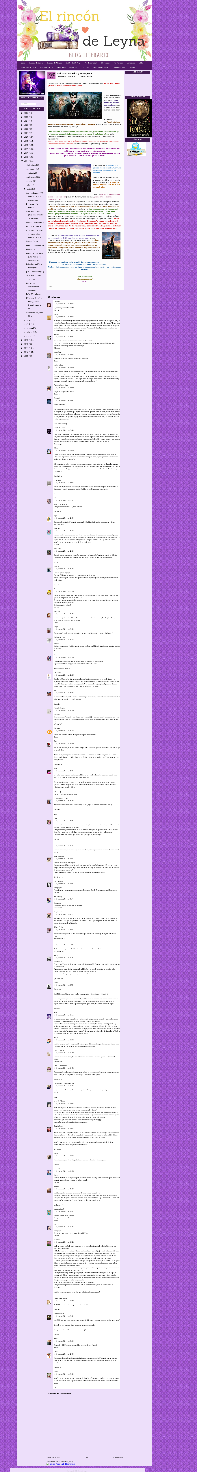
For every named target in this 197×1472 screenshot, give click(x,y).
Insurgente (30, 249)
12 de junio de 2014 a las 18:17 (64, 1156)
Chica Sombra (58, 881)
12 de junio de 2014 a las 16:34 (64, 1086)
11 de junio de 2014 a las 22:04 (64, 657)
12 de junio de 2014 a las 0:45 (63, 884)
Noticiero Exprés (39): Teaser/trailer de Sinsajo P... (34, 214)
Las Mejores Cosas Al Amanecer (64, 1083)
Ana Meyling (58, 896)
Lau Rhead (57, 673)
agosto (30, 181)
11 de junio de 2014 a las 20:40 (64, 387)
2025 (26, 117)
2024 (26, 121)
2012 (26, 344)
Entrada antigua (118, 1457)
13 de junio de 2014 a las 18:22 (64, 1242)
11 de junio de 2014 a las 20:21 (64, 337)
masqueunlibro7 (59, 1209)
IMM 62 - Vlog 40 (34, 294)
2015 (26, 157)
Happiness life (58, 912)
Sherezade (57, 398)
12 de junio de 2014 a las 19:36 (64, 1171)
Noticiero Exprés (46, 67)
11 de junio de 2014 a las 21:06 (64, 531)
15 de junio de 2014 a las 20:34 (64, 1354)
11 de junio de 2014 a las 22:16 (64, 675)
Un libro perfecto (59, 637)
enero (29, 336)
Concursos (131, 63)
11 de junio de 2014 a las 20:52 (64, 483)
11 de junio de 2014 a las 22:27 (64, 693)
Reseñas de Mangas (54, 63)
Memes (132, 67)
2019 (26, 141)
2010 (26, 352)
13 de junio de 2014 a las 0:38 (63, 1211)
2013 (26, 340)
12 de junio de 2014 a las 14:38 (64, 1068)
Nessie (56, 983)
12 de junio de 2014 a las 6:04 (63, 958)
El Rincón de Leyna (81, 1471)
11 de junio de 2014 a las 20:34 (64, 354)
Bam (55, 589)
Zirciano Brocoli (59, 1314)
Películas (89, 76)
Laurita (56, 1352)
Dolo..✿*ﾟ (57, 1224)
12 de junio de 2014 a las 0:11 (63, 859)
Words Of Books (59, 708)
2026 (26, 113)
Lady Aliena (57, 352)
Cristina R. (57, 301)
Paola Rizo (57, 549)
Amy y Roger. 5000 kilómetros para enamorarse (34, 196)
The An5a (57, 1169)
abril (29, 324)
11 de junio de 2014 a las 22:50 (64, 710)
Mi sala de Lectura (59, 428)
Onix (55, 741)
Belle (55, 768)
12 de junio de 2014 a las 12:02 (64, 1040)
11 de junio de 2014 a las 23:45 (64, 821)
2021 (26, 133)
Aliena (56, 448)
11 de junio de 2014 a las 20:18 (64, 317)
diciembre (31, 165)
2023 (26, 125)
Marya (56, 627)
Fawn (55, 655)
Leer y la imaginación (35, 245)
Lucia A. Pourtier (59, 1050)
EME (141, 63)
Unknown (57, 728)
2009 (26, 356)
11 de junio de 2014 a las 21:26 (64, 569)
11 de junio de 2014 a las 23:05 (64, 731)
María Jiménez (58, 365)
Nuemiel (56, 334)
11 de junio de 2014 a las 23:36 (64, 801)
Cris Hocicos (58, 498)
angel (55, 516)
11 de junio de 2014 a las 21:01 (64, 500)
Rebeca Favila (58, 927)
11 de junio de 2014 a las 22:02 (64, 629)
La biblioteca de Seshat (61, 798)
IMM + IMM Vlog (73, 63)
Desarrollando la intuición (67, 67)
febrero (30, 332)
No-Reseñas (118, 63)
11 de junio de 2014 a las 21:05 (64, 518)
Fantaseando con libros (61, 385)
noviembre (31, 169)
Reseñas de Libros (36, 63)
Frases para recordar (28, 67)
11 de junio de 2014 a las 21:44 (64, 614)
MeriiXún (57, 611)
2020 (26, 137)
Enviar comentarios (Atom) (64, 1461)
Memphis (57, 528)
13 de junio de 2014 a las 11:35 (64, 1227)
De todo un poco (119, 67)
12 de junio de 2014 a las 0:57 (63, 899)
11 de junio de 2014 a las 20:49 (64, 430)
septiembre (31, 177)
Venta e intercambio (100, 67)
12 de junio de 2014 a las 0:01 (63, 846)
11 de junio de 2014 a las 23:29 (64, 743)
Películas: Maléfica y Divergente (74, 73)
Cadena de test (32, 241)
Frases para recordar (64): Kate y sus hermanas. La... (34, 256)
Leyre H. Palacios (59, 1101)
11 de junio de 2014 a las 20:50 (64, 450)
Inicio (23, 63)
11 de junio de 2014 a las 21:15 (64, 551)
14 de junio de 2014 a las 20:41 (64, 1316)
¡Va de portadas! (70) (35, 222)
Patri (55, 818)
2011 (26, 348)
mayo (29, 320)
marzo (29, 328)
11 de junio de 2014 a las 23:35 (64, 771)
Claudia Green (58, 1126)
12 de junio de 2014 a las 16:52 (64, 1128)
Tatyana (56, 566)
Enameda (57, 1240)
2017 (26, 149)
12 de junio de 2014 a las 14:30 (64, 1053)
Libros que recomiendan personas (32, 286)
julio (29, 185)
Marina (56, 1153)
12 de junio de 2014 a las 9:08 (63, 985)
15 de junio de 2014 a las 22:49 (64, 1374)
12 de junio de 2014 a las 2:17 (63, 930)
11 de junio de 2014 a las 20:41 (64, 400)
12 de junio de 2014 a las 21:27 (64, 1189)
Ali (55, 690)
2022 (26, 129)
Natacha (56, 1186)
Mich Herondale (59, 856)
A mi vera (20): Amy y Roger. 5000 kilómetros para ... (34, 233)
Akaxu (56, 1037)
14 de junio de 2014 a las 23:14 (64, 1341)
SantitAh (56, 955)
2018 (26, 145)
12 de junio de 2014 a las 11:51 (64, 1015)
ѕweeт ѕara (57, 480)
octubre (30, 173)
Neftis (56, 1372)
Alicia (55, 1339)
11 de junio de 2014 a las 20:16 (64, 304)
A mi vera (85, 67)
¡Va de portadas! (91, 63)
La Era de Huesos (33, 226)
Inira (55, 1012)
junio (29, 189)
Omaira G (57, 314)
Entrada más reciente (53, 1457)
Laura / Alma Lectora (60, 1066)
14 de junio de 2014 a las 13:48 (64, 1301)
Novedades (105, 63)
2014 (26, 161)
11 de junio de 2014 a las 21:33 (64, 591)
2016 (26, 153)
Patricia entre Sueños (60, 1298)
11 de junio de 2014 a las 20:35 (64, 367)
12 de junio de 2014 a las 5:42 (63, 945)
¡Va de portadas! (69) (35, 272)
